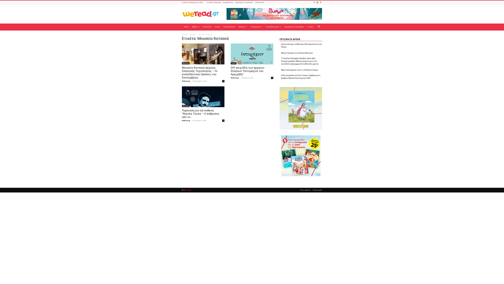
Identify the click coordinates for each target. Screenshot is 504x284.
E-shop (310, 27)
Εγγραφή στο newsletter (244, 2)
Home (186, 27)
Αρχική (184, 34)
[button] (319, 27)
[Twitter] (320, 2)
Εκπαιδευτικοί (229, 27)
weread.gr (187, 190)
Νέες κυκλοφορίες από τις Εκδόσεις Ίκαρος (299, 70)
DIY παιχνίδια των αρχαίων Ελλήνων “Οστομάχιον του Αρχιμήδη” (247, 71)
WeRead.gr (186, 81)
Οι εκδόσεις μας (272, 27)
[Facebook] (314, 2)
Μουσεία (186, 63)
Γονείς (217, 27)
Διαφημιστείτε (228, 2)
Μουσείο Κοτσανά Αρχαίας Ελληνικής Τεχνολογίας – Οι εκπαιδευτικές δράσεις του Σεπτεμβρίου (199, 72)
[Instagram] (317, 2)
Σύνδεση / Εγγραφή (214, 2)
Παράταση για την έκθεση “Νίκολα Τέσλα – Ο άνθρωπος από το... (200, 114)
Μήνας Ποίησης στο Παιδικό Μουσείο (297, 53)
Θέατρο (242, 27)
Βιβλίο (194, 27)
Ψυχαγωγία (255, 27)
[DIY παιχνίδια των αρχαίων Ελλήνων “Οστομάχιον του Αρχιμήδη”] (252, 54)
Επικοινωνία (259, 2)
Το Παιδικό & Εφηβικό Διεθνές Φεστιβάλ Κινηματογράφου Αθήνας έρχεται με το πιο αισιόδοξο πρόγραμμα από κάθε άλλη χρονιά (300, 61)
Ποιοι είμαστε (305, 190)
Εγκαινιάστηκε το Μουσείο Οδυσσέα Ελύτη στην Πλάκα (301, 45)
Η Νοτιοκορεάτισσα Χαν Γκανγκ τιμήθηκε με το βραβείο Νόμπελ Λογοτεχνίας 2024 (300, 76)
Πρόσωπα (207, 27)
